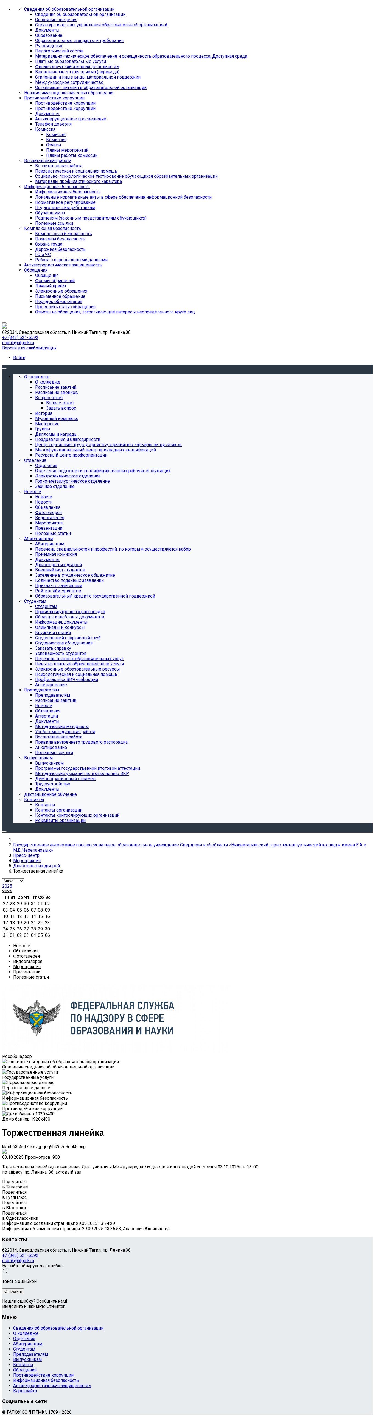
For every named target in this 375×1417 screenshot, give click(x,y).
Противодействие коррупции (43, 1375)
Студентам (24, 1349)
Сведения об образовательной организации (58, 1328)
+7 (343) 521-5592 (20, 337)
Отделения (24, 1338)
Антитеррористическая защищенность (52, 1385)
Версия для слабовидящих (29, 348)
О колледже (25, 1333)
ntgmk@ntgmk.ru (18, 342)
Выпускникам (27, 1359)
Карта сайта (25, 1390)
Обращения (25, 1369)
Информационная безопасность (46, 1380)
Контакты (23, 1364)
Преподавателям (30, 1354)
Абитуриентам (27, 1343)
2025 (7, 886)
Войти (19, 357)
